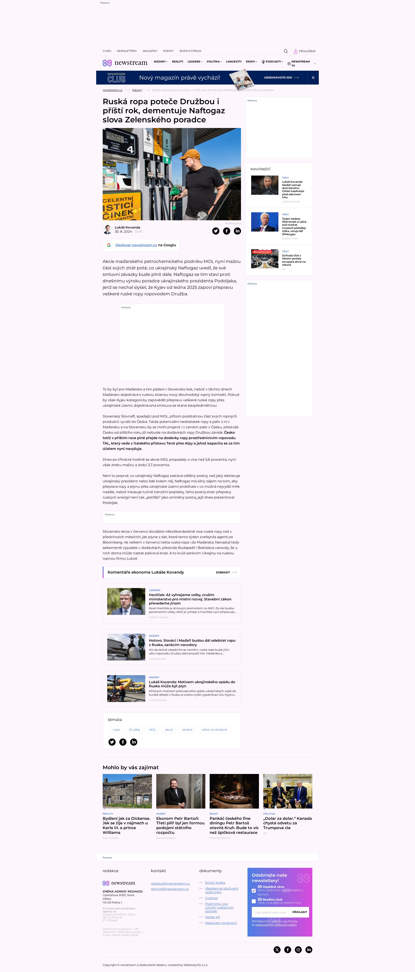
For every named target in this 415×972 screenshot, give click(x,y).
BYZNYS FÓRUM (190, 51)
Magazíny (150, 51)
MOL (152, 730)
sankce (187, 730)
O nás (107, 51)
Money (161, 813)
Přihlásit (299, 912)
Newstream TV (301, 63)
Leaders (194, 61)
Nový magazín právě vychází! (179, 77)
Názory (160, 61)
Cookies (211, 898)
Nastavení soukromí (221, 923)
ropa (116, 730)
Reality (177, 61)
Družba (134, 730)
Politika (213, 61)
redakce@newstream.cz (170, 883)
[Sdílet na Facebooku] (226, 231)
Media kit (212, 917)
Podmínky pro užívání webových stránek (219, 907)
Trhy (285, 177)
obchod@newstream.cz (170, 889)
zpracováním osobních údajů (276, 924)
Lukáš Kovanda (127, 227)
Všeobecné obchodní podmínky (221, 890)
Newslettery (127, 51)
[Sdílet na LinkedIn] (237, 231)
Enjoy (250, 61)
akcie (169, 730)
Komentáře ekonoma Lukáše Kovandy (146, 572)
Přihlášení (307, 51)
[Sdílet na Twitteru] (215, 231)
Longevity (234, 61)
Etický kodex (215, 882)
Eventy (168, 51)
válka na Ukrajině (214, 730)
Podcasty (273, 61)
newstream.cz (112, 90)
